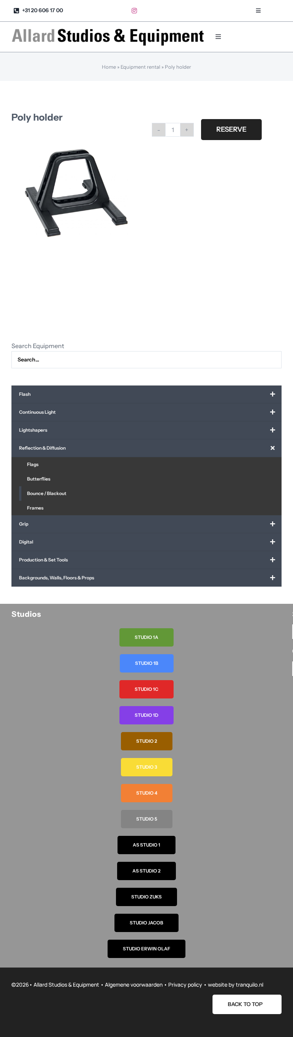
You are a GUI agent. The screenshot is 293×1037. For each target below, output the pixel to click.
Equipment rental (140, 67)
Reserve (231, 129)
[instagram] (134, 10)
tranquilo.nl (249, 984)
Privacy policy (185, 984)
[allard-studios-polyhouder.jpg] (76, 193)
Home (109, 67)
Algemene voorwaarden (134, 984)
